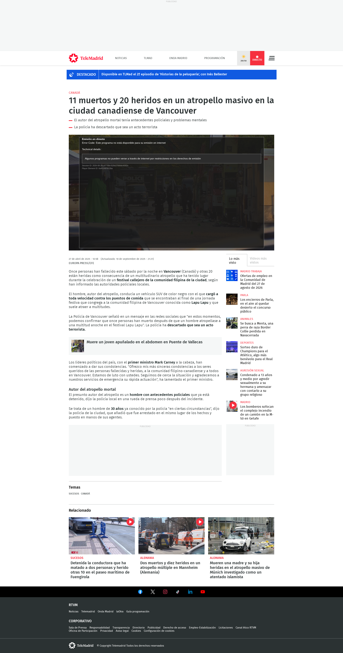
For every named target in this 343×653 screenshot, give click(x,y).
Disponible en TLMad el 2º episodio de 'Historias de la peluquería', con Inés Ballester (164, 74)
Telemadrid (88, 611)
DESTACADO (86, 74)
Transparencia (121, 627)
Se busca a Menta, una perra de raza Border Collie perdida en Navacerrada (231, 323)
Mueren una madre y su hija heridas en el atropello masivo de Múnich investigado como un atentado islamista (241, 535)
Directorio (139, 627)
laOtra (119, 611)
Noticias (121, 58)
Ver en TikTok (177, 592)
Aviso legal (122, 631)
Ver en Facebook (140, 592)
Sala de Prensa (78, 627)
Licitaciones (226, 627)
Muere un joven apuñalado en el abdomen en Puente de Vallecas (77, 346)
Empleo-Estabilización (202, 627)
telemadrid (81, 645)
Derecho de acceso (174, 627)
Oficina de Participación (83, 631)
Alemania (147, 557)
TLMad (148, 58)
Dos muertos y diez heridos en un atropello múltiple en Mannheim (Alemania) (171, 535)
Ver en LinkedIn (190, 591)
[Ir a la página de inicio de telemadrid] (86, 58)
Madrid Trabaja (251, 271)
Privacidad (106, 631)
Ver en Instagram (165, 591)
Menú (271, 58)
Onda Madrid (178, 58)
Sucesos (74, 494)
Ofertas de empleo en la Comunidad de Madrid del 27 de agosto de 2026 (231, 275)
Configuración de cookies (159, 631)
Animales (246, 319)
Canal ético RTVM (246, 627)
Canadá (74, 92)
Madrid (245, 402)
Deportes (247, 342)
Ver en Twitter (152, 592)
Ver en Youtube (202, 591)
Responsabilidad (100, 627)
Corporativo (80, 621)
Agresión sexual (252, 370)
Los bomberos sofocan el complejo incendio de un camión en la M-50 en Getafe (231, 406)
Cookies (136, 631)
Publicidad (154, 627)
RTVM (73, 605)
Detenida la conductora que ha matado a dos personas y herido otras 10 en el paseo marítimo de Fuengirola (102, 535)
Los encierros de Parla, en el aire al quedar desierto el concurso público (231, 299)
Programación (214, 58)
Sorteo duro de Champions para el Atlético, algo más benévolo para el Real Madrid (231, 346)
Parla (244, 295)
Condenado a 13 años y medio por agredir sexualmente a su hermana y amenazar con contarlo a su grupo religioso (231, 374)
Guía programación (137, 611)
